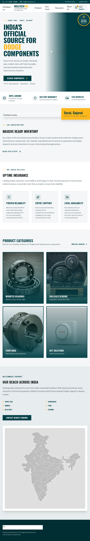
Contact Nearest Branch (17, 417)
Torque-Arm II (24, 83)
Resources (59, 8)
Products (38, 8)
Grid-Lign (32, 83)
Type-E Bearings (13, 83)
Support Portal (83, 2)
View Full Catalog (79, 244)
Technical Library (70, 2)
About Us (69, 8)
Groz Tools (47, 8)
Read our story (12, 151)
